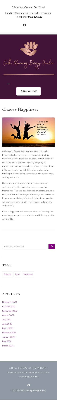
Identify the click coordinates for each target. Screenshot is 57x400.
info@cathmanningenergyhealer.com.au (31, 12)
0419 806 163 (35, 17)
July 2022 (6, 319)
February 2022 (9, 332)
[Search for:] (24, 246)
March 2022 (8, 328)
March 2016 (8, 345)
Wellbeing (28, 274)
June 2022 (7, 324)
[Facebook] (24, 25)
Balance (7, 274)
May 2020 (7, 341)
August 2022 (8, 315)
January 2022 (8, 337)
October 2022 (8, 306)
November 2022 (9, 302)
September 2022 (9, 311)
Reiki (17, 274)
